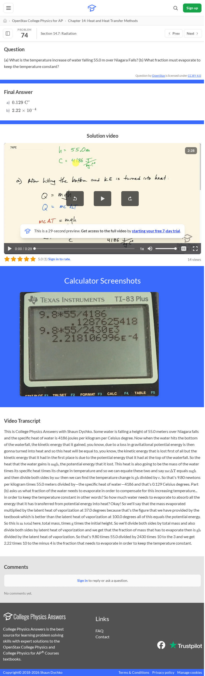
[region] (102, 198)
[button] (75, 198)
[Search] (175, 8)
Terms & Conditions (133, 672)
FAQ (100, 630)
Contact (103, 636)
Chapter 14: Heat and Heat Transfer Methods (103, 20)
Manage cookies (189, 672)
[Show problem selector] (7, 33)
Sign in (82, 580)
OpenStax (158, 75)
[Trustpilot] (185, 645)
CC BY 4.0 (194, 75)
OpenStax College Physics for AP (37, 20)
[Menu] (9, 8)
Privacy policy (163, 672)
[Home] (5, 21)
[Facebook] (161, 645)
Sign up (192, 8)
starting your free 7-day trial (156, 231)
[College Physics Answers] (92, 8)
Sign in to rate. (59, 259)
